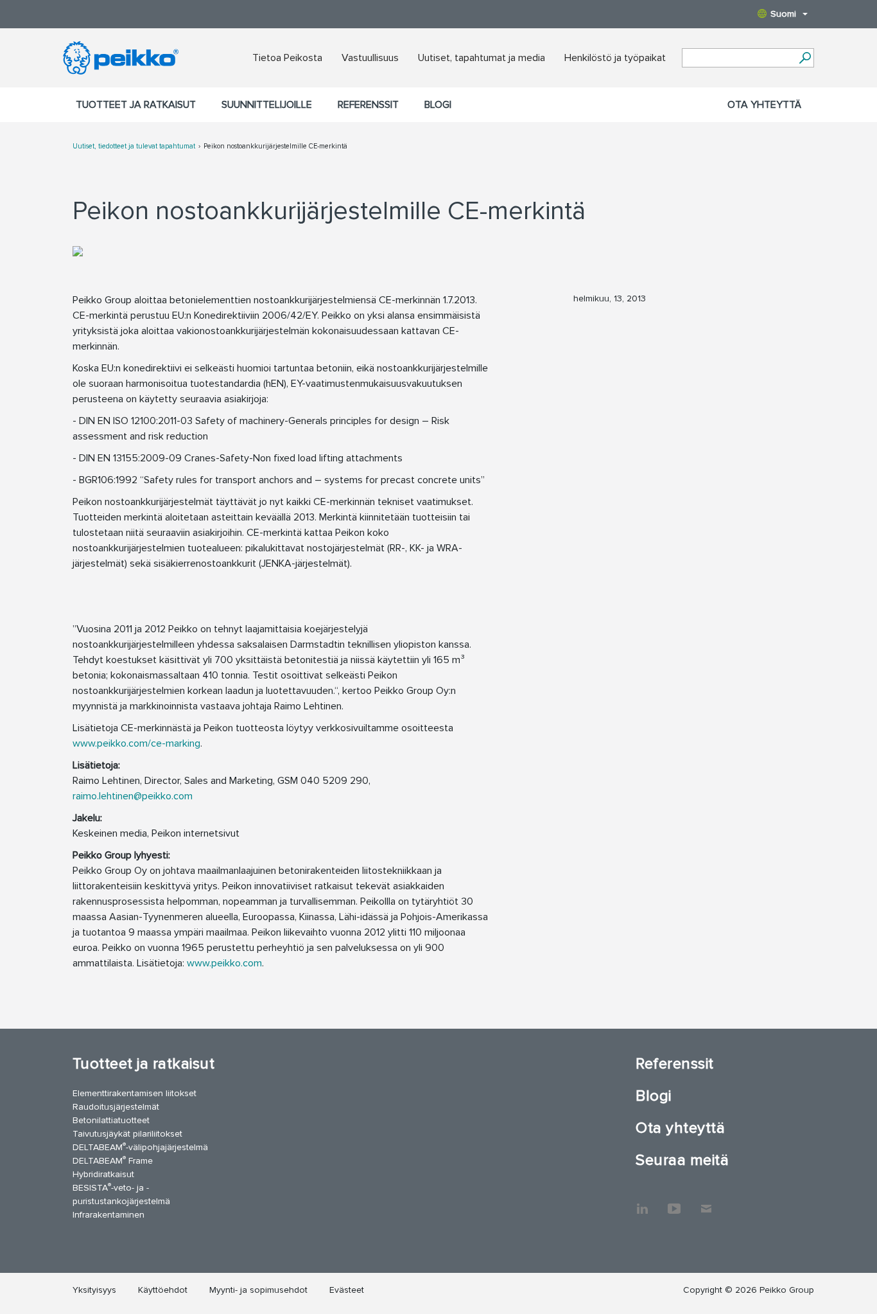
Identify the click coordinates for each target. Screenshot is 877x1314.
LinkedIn (642, 1202)
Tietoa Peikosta (287, 57)
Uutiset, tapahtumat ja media (481, 57)
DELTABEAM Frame (113, 1160)
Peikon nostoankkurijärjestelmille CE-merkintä (275, 146)
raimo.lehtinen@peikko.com (133, 796)
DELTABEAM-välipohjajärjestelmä (140, 1147)
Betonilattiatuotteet (111, 1120)
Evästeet (346, 1289)
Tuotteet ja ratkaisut (136, 104)
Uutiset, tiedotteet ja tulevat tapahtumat (134, 146)
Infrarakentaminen (108, 1214)
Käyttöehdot (162, 1289)
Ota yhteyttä (764, 104)
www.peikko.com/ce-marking (136, 743)
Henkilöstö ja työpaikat (615, 57)
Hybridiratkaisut (103, 1174)
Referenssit (368, 104)
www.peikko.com (224, 963)
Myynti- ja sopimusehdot (258, 1289)
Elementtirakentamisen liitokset (134, 1093)
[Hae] (805, 58)
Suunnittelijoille (266, 104)
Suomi (783, 13)
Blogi (437, 104)
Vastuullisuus (370, 57)
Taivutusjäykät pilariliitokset (127, 1133)
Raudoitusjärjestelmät (116, 1106)
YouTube (674, 1202)
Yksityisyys (94, 1289)
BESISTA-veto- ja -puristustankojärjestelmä (121, 1194)
